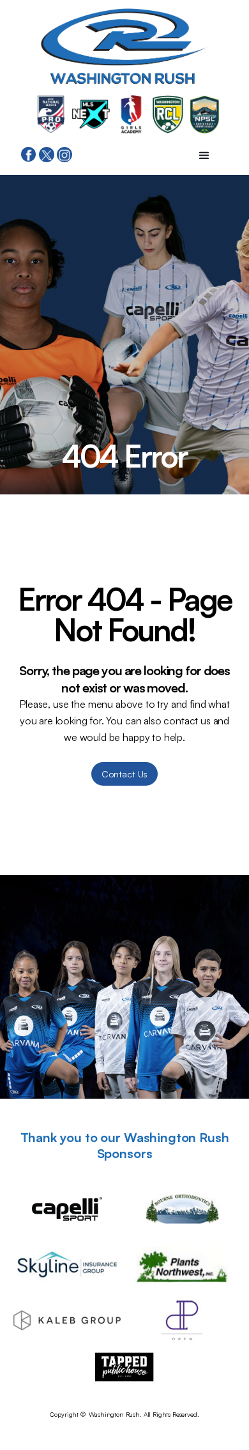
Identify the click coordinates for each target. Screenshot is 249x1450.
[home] (124, 49)
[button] (204, 156)
